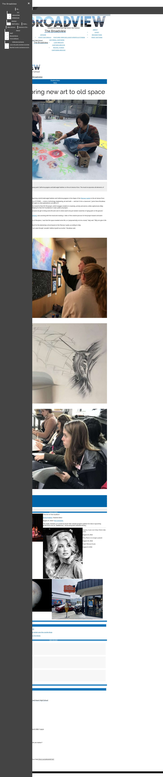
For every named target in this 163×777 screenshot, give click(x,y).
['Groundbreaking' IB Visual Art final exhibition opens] (53, 317)
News (18, 9)
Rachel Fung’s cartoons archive (20, 47)
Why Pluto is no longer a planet (92, 538)
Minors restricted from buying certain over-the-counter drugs (33, 632)
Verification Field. (33, 759)
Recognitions (97, 35)
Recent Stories (53, 512)
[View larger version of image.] (53, 140)
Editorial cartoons (56, 40)
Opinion (43, 35)
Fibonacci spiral (85, 198)
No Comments (58, 521)
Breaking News (55, 80)
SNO (37, 729)
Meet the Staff (53, 640)
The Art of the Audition (51, 514)
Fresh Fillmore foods (89, 544)
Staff (97, 32)
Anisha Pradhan (47, 517)
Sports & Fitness (78, 37)
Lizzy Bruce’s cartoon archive (19, 44)
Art (18, 12)
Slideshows (15, 18)
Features (56, 37)
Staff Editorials (44, 37)
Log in (42, 729)
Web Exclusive (66, 37)
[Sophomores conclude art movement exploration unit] (53, 488)
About (95, 30)
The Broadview (9, 4)
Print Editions (96, 37)
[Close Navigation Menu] (28, 3)
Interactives (16, 15)
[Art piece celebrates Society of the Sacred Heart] (53, 403)
